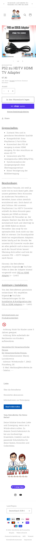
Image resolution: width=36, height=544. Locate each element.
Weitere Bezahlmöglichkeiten (18, 112)
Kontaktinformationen (14, 540)
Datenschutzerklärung (12, 536)
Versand (11, 81)
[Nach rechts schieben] (23, 61)
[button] (4, 15)
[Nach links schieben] (13, 61)
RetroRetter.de (17, 530)
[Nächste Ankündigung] (32, 4)
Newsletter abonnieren (13, 395)
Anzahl (4, 86)
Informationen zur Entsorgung (16, 400)
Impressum (28, 540)
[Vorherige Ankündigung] (4, 4)
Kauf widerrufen (13, 407)
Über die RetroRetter (12, 390)
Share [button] (7, 118)
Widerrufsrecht (22, 533)
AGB (24, 536)
